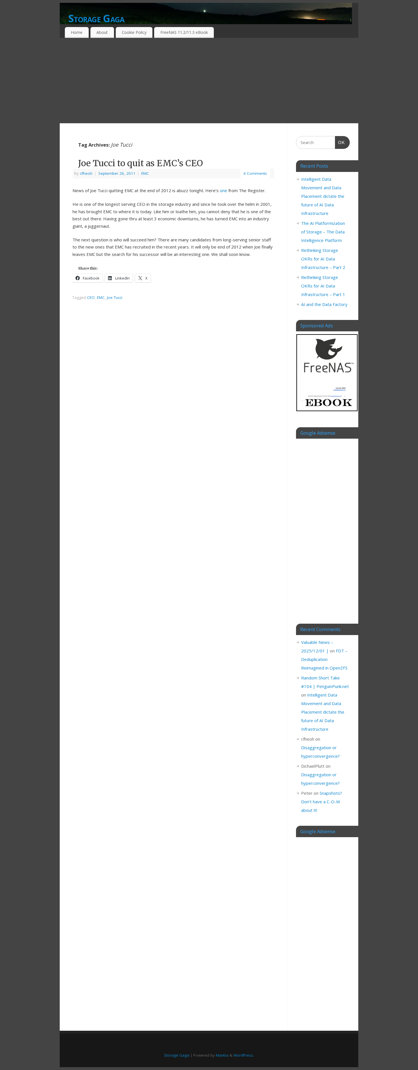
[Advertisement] (209, 80)
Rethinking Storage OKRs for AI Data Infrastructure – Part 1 (323, 285)
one (223, 190)
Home (76, 32)
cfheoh (86, 173)
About (102, 32)
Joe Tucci (114, 297)
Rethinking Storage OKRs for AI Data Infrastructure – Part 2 (323, 258)
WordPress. (243, 1055)
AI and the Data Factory (324, 304)
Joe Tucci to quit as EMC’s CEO (140, 163)
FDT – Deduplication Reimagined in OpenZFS (324, 659)
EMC (145, 173)
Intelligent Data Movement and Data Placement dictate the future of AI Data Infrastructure (322, 196)
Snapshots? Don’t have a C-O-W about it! (321, 801)
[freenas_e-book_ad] (327, 412)
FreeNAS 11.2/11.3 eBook (184, 32)
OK (340, 142)
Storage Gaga (96, 18)
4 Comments (255, 173)
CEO (91, 297)
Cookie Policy (134, 32)
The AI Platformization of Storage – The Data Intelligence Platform (323, 231)
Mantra (222, 1055)
